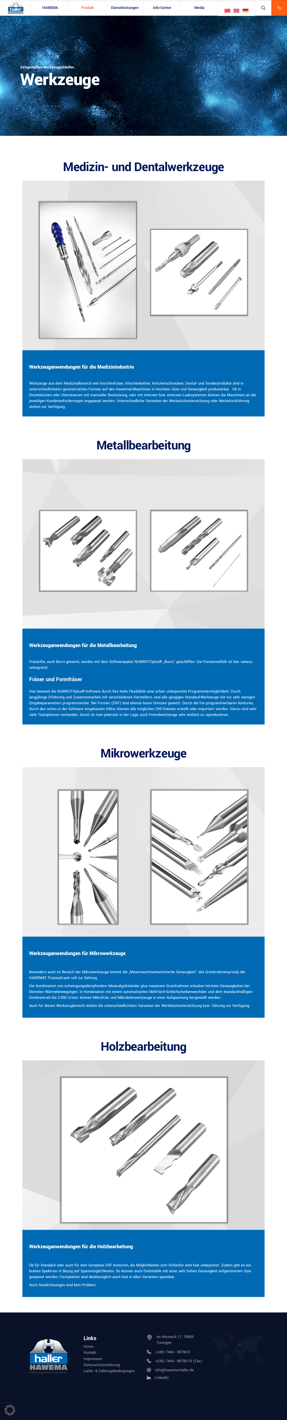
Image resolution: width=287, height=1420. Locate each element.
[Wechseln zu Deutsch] (245, 11)
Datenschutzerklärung (102, 1365)
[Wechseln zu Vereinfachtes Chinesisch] (227, 11)
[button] (10, 1410)
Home (88, 1346)
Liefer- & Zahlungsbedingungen (109, 1371)
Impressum (93, 1358)
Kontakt (90, 1352)
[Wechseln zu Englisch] (236, 11)
